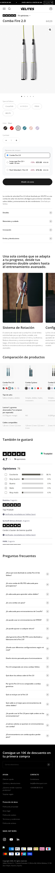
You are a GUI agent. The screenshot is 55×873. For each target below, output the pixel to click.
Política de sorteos (9, 823)
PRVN (37, 106)
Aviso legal (6, 811)
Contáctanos (34, 779)
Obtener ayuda (8, 779)
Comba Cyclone (31, 382)
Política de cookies (9, 815)
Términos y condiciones (11, 819)
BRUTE (8, 113)
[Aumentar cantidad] (16, 140)
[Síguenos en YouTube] (11, 839)
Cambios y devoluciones (11, 783)
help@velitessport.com (38, 783)
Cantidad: (6, 135)
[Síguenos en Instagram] (4, 839)
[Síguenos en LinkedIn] (18, 839)
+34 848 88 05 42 (36, 787)
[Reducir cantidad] (6, 140)
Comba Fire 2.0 (8, 382)
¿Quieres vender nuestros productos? (12, 788)
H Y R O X (24, 106)
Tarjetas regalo (8, 794)
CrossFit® (9, 106)
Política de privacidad (10, 807)
